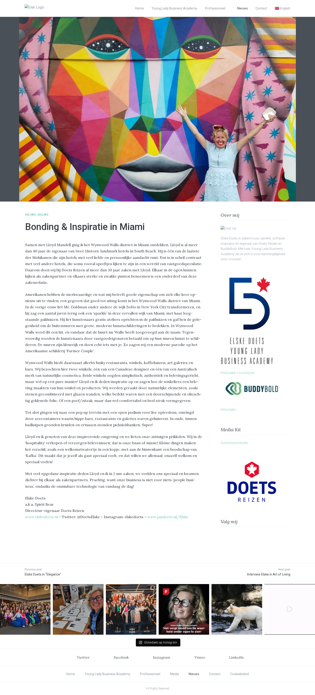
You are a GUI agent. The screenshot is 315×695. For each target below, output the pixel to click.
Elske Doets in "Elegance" (43, 574)
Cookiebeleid (239, 674)
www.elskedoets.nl (41, 516)
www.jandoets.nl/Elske (167, 516)
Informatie (228, 409)
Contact (261, 8)
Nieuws (242, 8)
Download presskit (234, 443)
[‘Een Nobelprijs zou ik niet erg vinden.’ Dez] (131, 609)
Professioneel (215, 8)
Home (139, 8)
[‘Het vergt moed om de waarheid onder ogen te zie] (184, 609)
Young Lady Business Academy (174, 8)
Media (174, 674)
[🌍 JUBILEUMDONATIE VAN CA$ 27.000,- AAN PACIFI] (236, 609)
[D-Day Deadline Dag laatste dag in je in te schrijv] (289, 609)
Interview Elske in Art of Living (268, 574)
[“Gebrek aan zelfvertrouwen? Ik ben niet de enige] (25, 609)
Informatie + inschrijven (238, 373)
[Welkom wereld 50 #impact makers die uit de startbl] (78, 609)
